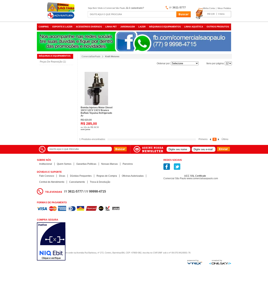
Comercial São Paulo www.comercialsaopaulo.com (190, 178)
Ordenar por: (163, 63)
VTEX (194, 262)
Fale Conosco (46, 176)
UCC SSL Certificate (195, 176)
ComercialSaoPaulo (91, 56)
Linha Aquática (193, 26)
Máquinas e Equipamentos (165, 26)
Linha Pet (111, 26)
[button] (195, 169)
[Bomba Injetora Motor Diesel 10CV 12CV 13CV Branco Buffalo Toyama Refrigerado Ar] (98, 88)
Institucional (45, 164)
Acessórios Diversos (89, 26)
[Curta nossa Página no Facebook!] (166, 166)
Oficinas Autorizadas (133, 176)
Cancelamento (77, 182)
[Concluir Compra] (213, 13)
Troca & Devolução (100, 182)
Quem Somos (64, 164)
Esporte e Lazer (62, 26)
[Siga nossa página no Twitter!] (177, 166)
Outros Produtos (218, 26)
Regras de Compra (107, 176)
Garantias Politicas (86, 164)
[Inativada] (72, 241)
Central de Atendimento (51, 182)
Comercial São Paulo (61, 10)
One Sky (220, 262)
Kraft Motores (112, 56)
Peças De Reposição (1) (53, 61)
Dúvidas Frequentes (81, 176)
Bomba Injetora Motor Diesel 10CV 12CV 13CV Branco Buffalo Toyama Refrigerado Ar (96, 111)
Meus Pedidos (224, 8)
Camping (44, 26)
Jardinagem (127, 26)
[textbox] (132, 14)
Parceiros (128, 164)
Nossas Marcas (109, 164)
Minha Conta (209, 8)
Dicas (62, 176)
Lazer (142, 26)
